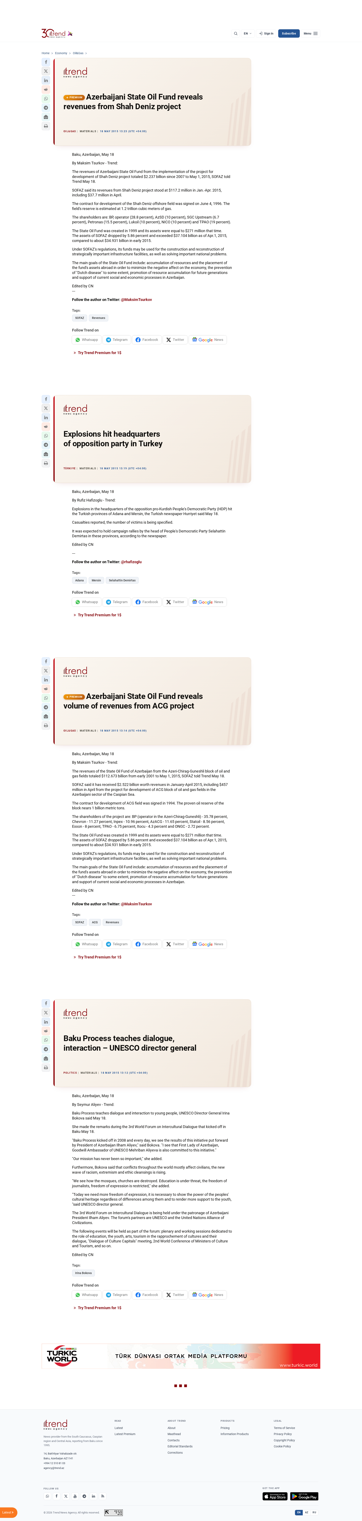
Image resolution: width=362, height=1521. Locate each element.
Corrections (175, 1452)
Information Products (235, 1434)
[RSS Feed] (102, 1496)
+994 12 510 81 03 (54, 1463)
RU (314, 1512)
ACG (95, 922)
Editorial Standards (180, 1446)
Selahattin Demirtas (122, 580)
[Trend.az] (57, 33)
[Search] (235, 33)
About (172, 1428)
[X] (66, 1496)
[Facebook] (56, 1496)
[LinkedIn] (93, 1496)
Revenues (98, 318)
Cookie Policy (282, 1446)
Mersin (96, 580)
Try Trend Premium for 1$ (99, 353)
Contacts (174, 1440)
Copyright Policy (284, 1440)
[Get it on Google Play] (304, 1496)
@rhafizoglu (131, 562)
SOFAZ (79, 318)
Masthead (174, 1434)
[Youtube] (75, 1496)
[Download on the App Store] (275, 1496)
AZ (306, 1512)
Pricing (225, 1428)
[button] (46, 62)
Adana (79, 580)
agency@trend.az (54, 1468)
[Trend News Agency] (55, 1425)
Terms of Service (284, 1428)
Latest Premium (125, 1434)
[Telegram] (84, 1496)
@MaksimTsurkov (136, 299)
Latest (119, 1428)
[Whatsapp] (47, 1496)
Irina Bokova (83, 1273)
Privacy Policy (283, 1434)
